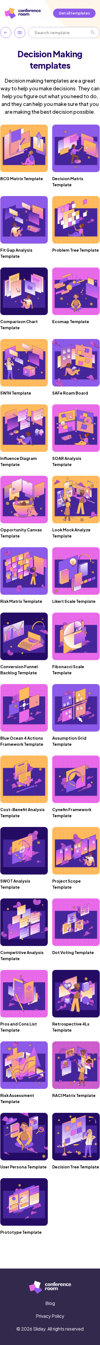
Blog (50, 1303)
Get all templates (74, 13)
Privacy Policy (50, 1316)
